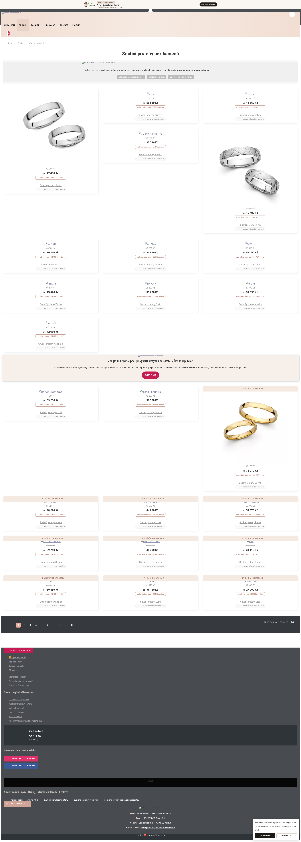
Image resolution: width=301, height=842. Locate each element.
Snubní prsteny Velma (250, 482)
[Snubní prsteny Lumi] (150, 581)
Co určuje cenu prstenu (19, 699)
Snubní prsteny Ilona (150, 522)
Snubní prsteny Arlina (50, 185)
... (42, 625)
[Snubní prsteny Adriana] (150, 134)
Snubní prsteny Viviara (150, 264)
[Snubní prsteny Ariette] (150, 94)
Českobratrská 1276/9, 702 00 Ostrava (155, 823)
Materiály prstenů (16, 708)
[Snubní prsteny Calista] (250, 94)
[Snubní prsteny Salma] (51, 541)
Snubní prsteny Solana (250, 225)
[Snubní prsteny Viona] (250, 541)
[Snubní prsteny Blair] (150, 284)
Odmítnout (286, 836)
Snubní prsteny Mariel (51, 412)
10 (72, 625)
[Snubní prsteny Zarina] (51, 284)
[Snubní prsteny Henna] (50, 581)
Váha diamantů (15, 716)
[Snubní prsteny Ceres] (250, 244)
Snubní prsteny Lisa (250, 601)
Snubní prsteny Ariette (150, 115)
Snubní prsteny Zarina (51, 304)
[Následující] (79, 625)
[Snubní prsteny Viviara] (150, 244)
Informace (49, 25)
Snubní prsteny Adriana (150, 154)
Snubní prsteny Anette (150, 412)
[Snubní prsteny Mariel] (50, 392)
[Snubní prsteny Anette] (150, 392)
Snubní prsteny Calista (250, 115)
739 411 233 (35, 736)
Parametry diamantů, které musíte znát (25, 720)
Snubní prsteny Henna (51, 601)
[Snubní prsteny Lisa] (250, 581)
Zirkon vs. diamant (17, 712)
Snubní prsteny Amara (51, 522)
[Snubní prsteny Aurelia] (250, 284)
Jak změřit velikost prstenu (20, 704)
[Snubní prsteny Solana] (250, 204)
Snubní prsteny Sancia (150, 562)
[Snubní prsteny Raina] (250, 502)
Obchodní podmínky (17, 676)
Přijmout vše (265, 836)
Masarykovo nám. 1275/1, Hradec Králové (158, 827)
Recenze (64, 25)
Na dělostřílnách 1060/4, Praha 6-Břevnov (154, 813)
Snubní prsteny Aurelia (250, 304)
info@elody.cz (36, 731)
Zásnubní (35, 25)
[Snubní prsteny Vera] (51, 244)
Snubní (22, 25)
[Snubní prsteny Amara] (51, 502)
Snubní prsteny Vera (51, 264)
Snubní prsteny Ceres (250, 264)
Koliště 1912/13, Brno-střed (153, 818)
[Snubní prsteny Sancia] (150, 541)
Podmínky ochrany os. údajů (21, 681)
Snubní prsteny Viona (250, 562)
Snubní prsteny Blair (150, 304)
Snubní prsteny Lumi (150, 601)
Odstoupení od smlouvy (19, 685)
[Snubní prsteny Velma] (250, 462)
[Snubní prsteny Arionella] (51, 323)
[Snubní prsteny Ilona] (150, 502)
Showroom (9, 25)
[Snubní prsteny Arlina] (50, 165)
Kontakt (76, 25)
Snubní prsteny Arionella (50, 343)
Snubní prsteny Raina (250, 522)
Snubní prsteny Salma (51, 562)
